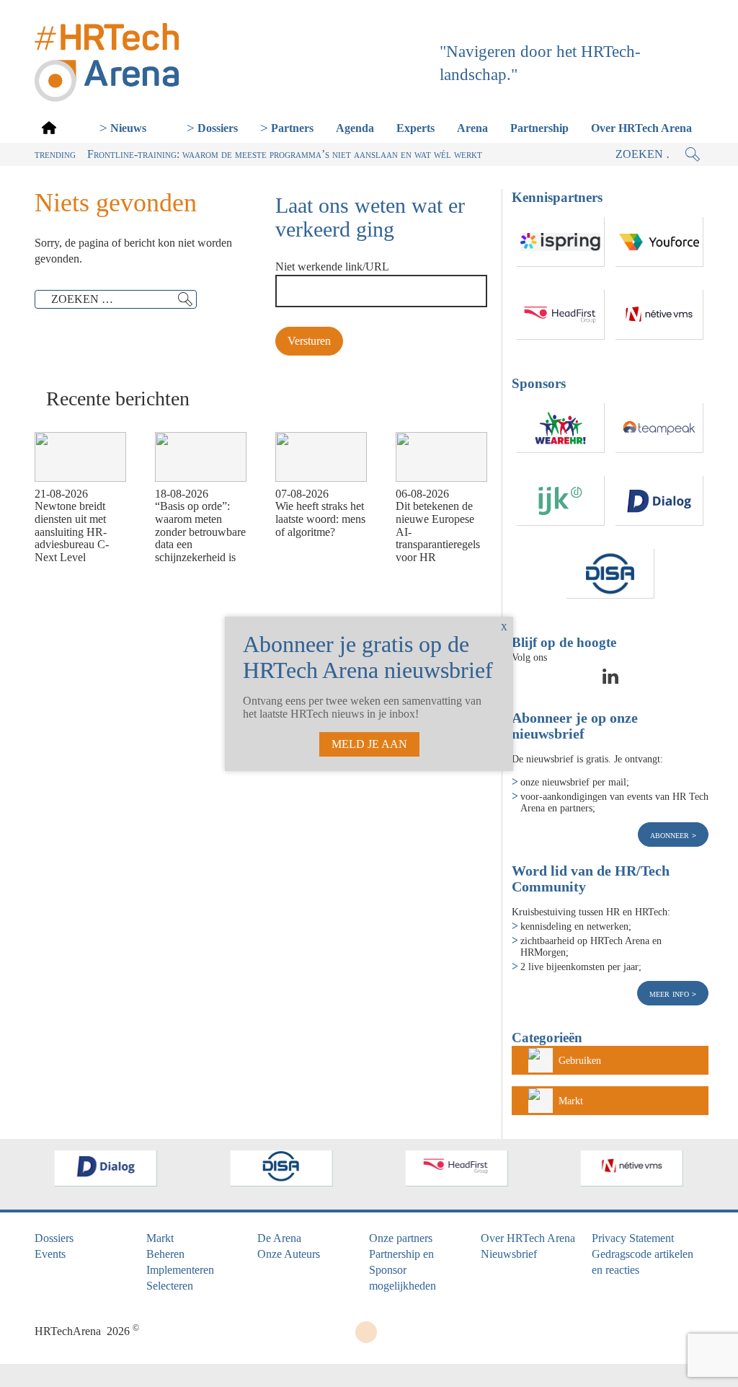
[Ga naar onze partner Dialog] (659, 501)
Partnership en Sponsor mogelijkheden (402, 1270)
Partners (292, 128)
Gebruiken (580, 1060)
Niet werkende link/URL (332, 266)
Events (50, 1254)
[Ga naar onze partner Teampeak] (659, 428)
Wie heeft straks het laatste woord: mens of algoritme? (320, 518)
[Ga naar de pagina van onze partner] (106, 1168)
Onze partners (400, 1238)
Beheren (165, 1254)
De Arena (279, 1238)
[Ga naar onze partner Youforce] (659, 242)
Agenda (355, 128)
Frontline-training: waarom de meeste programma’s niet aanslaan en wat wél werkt (284, 154)
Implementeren (180, 1270)
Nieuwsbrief (509, 1254)
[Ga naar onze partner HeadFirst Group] (561, 315)
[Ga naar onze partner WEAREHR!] (561, 428)
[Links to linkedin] (610, 681)
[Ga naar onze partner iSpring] (561, 242)
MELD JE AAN (369, 744)
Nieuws (128, 128)
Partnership (539, 128)
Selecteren (169, 1286)
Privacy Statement (633, 1238)
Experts (415, 128)
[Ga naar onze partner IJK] (561, 501)
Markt (571, 1100)
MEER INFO (670, 993)
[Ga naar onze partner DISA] (610, 574)
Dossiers (217, 128)
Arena (472, 128)
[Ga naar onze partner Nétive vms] (659, 315)
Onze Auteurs (288, 1254)
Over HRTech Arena (641, 128)
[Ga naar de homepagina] (49, 127)
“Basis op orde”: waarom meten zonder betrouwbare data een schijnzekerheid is (200, 531)
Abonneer (671, 834)
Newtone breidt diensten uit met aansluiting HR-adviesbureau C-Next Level (72, 531)
